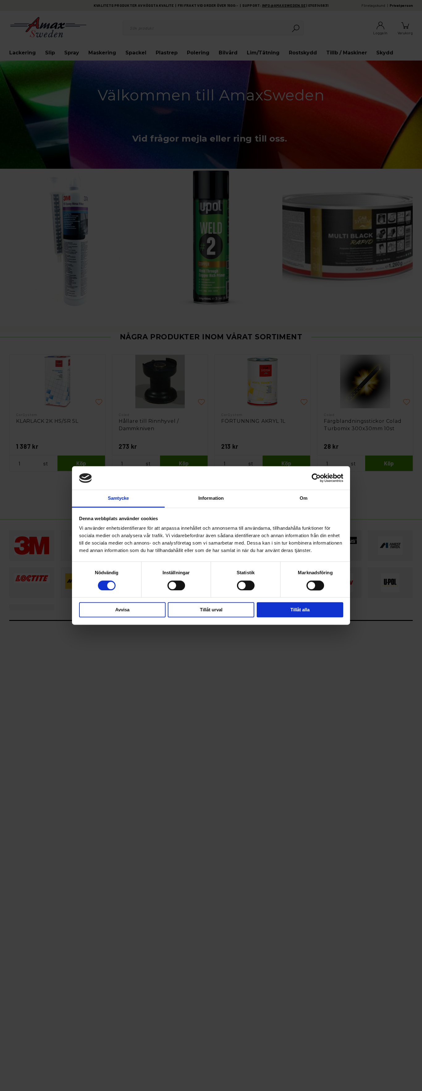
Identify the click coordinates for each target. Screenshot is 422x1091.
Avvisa (122, 610)
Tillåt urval (211, 610)
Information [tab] (211, 498)
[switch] (176, 586)
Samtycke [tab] (118, 498)
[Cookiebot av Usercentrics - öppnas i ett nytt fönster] (316, 478)
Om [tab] (303, 498)
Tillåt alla (300, 610)
